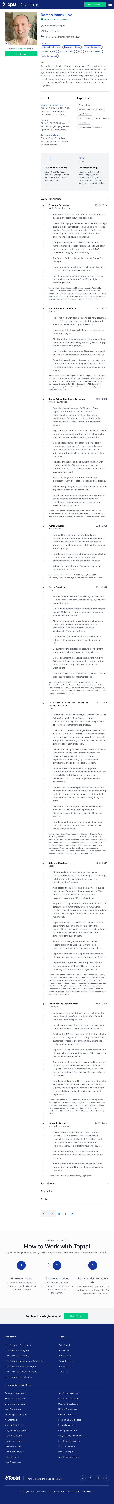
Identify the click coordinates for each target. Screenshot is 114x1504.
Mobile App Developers (16, 1414)
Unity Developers (66, 1451)
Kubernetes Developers (69, 1398)
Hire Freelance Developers (18, 1345)
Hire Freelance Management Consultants (24, 1360)
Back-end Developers (72, 47)
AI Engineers (11, 1419)
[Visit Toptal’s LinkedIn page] (83, 1478)
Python (45, 51)
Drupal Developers (14, 1440)
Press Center (65, 1355)
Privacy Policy (60, 1491)
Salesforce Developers (69, 1440)
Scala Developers (66, 1446)
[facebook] (65, 1213)
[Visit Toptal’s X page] (90, 1478)
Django (62, 51)
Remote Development (93, 47)
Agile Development (49, 56)
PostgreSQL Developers (69, 1419)
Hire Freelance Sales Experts (18, 1376)
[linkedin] (72, 1213)
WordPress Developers (69, 1456)
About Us (63, 1371)
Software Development (51, 47)
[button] (75, 199)
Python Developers (67, 1425)
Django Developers (14, 1435)
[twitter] (59, 1213)
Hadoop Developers (14, 1451)
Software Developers (15, 1403)
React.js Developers (67, 1430)
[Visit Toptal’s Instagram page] (106, 1478)
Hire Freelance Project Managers (20, 1366)
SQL (53, 51)
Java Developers (13, 1462)
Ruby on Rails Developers (70, 1435)
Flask (71, 51)
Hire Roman (21, 53)
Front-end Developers (15, 1398)
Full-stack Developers (15, 1393)
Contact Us (64, 1350)
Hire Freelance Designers (17, 1350)
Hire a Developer (95, 4)
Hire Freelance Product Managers (21, 1371)
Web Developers (13, 1409)
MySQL (87, 51)
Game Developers (13, 1446)
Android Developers (14, 1425)
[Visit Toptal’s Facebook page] (98, 1478)
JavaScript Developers (68, 1393)
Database (97, 51)
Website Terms (74, 1491)
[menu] (110, 4)
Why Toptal (64, 1345)
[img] (55, 19)
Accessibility (88, 1491)
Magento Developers (68, 1403)
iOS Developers (12, 1456)
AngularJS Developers (15, 1430)
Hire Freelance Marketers (17, 1355)
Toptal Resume (66, 1360)
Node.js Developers (67, 1409)
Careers (63, 1366)
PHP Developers (66, 1414)
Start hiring (75, 1316)
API (79, 51)
